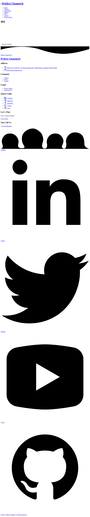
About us (6, 9)
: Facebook (9, 103)
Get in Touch (4, 119)
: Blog (8, 108)
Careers (6, 81)
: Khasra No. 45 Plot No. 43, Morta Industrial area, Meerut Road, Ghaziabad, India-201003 (31, 68)
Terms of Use (8, 90)
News (5, 79)
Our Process (7, 11)
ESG (5, 14)
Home (6, 8)
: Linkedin (9, 98)
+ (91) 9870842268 (6, 126)
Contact (6, 15)
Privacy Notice (8, 88)
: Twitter (8, 106)
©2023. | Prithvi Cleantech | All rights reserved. (14, 515)
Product (6, 12)
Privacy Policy (8, 17)
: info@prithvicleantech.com (14, 70)
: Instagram (9, 101)
